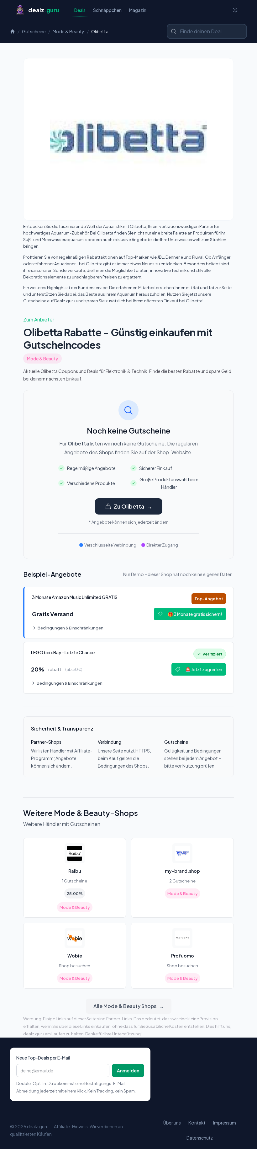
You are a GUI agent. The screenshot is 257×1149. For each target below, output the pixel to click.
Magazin (137, 10)
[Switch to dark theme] (235, 10)
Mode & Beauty (68, 31)
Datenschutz (199, 1138)
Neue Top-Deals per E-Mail (43, 1057)
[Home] (12, 31)
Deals (80, 10)
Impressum (224, 1122)
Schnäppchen (107, 10)
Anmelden (128, 1070)
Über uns (172, 1122)
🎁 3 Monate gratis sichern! (195, 614)
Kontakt (197, 1122)
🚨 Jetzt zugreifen (203, 669)
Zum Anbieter (38, 319)
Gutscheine (34, 31)
